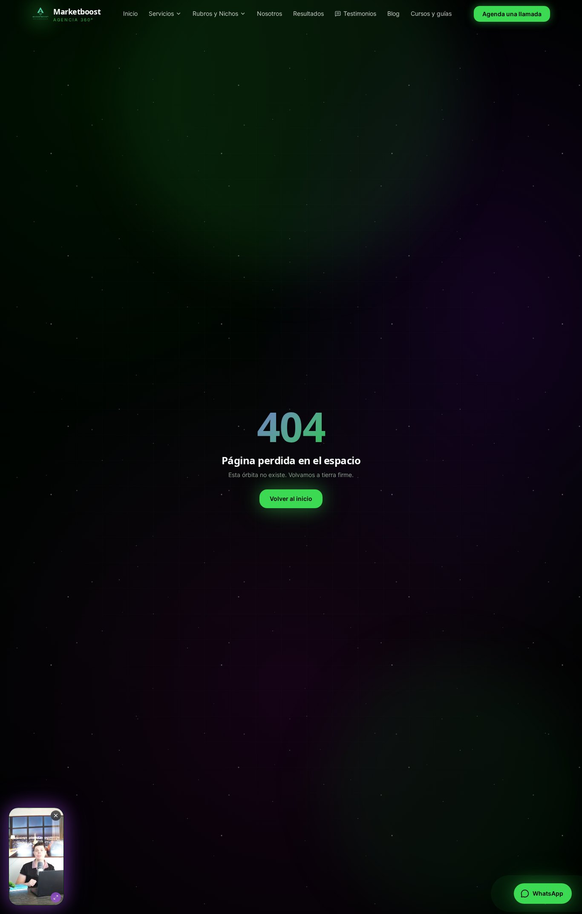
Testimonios (359, 13)
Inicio (130, 13)
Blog (393, 13)
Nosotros (269, 13)
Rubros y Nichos (215, 13)
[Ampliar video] (36, 856)
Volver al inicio (291, 498)
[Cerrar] (56, 815)
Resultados (308, 13)
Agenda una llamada (512, 13)
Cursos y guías (431, 13)
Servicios (161, 13)
